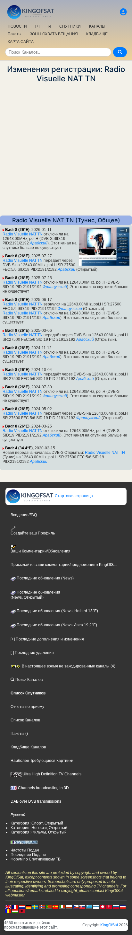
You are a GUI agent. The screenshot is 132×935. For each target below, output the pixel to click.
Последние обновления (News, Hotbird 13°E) (57, 611)
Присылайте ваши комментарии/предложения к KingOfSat (64, 564)
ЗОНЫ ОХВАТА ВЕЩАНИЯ (54, 34)
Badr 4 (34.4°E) (19, 448)
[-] (49, 26)
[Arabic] (102, 906)
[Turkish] (109, 906)
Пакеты (14, 34)
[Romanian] (8, 911)
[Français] (15, 906)
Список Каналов (25, 720)
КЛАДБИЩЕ (97, 34)
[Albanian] (22, 911)
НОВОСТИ (17, 26)
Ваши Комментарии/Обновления (40, 551)
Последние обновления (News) (45, 578)
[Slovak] (82, 906)
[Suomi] (96, 906)
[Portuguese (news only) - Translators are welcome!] (49, 906)
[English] (8, 906)
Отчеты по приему (27, 706)
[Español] (55, 906)
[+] (37, 26)
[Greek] (89, 906)
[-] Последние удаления (32, 652)
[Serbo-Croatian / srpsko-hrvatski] (123, 906)
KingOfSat (109, 925)
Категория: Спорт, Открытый (37, 823)
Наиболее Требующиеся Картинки (42, 760)
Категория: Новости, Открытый (39, 827)
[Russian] (116, 906)
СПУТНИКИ (70, 26)
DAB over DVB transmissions (36, 801)
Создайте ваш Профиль (33, 533)
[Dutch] (22, 906)
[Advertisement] (66, 149)
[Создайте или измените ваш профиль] (123, 12)
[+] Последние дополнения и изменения (47, 639)
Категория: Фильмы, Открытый (39, 832)
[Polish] (69, 906)
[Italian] (62, 906)
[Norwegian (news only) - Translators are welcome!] (42, 906)
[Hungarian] (15, 911)
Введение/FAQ (24, 515)
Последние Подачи (28, 854)
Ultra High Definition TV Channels (51, 774)
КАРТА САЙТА (21, 42)
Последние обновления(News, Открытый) (35, 595)
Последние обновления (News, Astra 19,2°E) (56, 625)
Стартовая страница (73, 496)
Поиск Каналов (28, 679)
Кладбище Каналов (28, 747)
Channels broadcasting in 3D (43, 788)
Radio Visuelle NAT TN (23, 234)
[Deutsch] (28, 906)
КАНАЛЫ (97, 26)
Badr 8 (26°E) (17, 229)
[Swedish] (35, 906)
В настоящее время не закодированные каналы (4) (68, 666)
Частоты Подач (25, 850)
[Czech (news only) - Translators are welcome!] (75, 906)
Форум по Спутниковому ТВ (36, 859)
